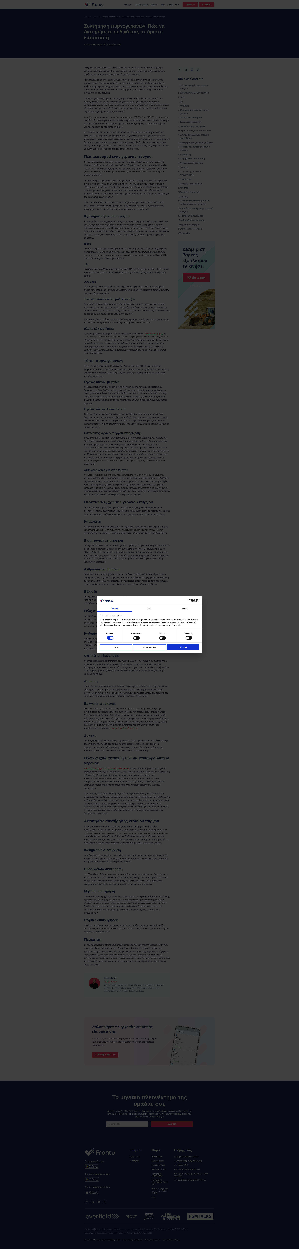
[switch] (136, 638)
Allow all (183, 647)
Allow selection (149, 647)
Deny (116, 647)
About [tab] (184, 608)
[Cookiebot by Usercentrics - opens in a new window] (189, 600)
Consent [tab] (114, 608)
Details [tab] (149, 608)
